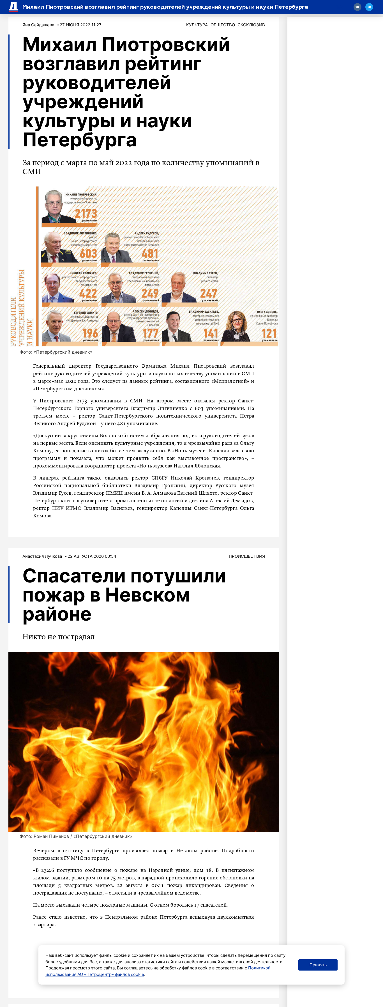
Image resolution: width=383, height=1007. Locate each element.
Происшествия (247, 556)
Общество (223, 24)
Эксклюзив (251, 24)
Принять (318, 964)
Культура (197, 24)
